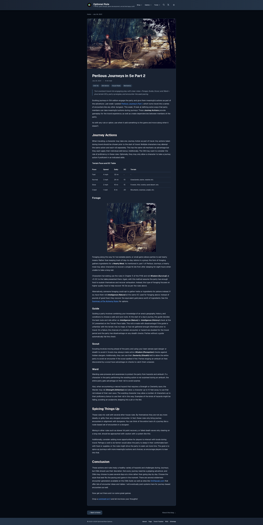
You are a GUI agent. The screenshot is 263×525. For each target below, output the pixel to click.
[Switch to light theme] (174, 5)
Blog (138, 5)
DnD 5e (95, 86)
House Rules (116, 86)
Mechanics (127, 86)
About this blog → (169, 513)
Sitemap (173, 521)
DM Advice (105, 86)
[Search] (164, 5)
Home (89, 14)
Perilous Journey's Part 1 (131, 104)
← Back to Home (94, 512)
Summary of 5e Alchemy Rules (105, 301)
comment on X (104, 499)
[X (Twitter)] (168, 5)
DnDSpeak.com (157, 481)
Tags (150, 521)
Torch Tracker (158, 521)
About (144, 521)
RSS (166, 521)
